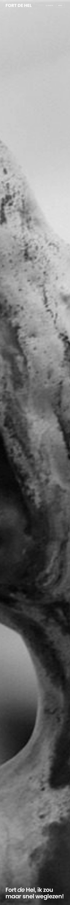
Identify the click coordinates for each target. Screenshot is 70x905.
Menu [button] (60, 5)
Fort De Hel (18, 5)
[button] (49, 5)
